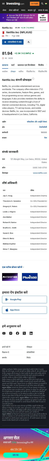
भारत (23, 10)
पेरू (45, 138)
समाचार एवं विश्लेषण (26, 65)
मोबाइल (29, 347)
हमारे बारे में (6, 347)
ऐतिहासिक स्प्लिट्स (43, 71)
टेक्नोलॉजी (43, 127)
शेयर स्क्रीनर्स (14, 10)
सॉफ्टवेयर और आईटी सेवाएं (37, 122)
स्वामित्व (21, 71)
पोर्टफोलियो (30, 352)
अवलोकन (5, 71)
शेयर (4, 10)
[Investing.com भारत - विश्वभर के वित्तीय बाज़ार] (15, 3)
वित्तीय (41, 65)
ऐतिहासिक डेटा (30, 71)
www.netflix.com (40, 173)
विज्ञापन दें (5, 352)
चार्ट (13, 65)
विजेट (29, 357)
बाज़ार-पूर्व (32, 10)
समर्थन (4, 357)
